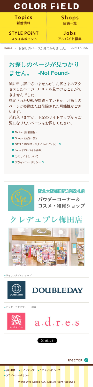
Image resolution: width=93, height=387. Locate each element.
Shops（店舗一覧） (26, 138)
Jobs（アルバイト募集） (29, 150)
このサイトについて (26, 156)
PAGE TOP (75, 360)
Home (8, 48)
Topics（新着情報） (26, 132)
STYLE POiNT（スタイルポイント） (36, 144)
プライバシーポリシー (28, 162)
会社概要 (10, 370)
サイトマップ (27, 370)
